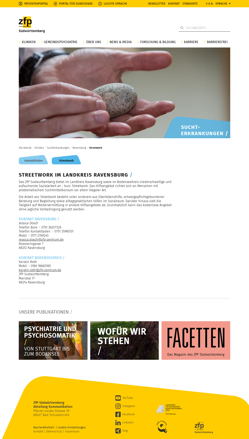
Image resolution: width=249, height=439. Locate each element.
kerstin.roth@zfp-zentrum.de (40, 270)
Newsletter (156, 3)
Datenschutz (54, 431)
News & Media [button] (121, 42)
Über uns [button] (93, 42)
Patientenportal (36, 3)
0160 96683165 (41, 266)
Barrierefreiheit (44, 427)
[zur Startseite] (32, 24)
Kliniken (39, 147)
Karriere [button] (191, 42)
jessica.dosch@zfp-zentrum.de (41, 240)
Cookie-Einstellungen (72, 427)
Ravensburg (79, 147)
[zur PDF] (53, 340)
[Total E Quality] (162, 427)
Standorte (190, 3)
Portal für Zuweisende (76, 3)
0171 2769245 (40, 236)
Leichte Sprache (115, 3)
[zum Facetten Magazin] (196, 340)
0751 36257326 (51, 227)
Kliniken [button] (29, 42)
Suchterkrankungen (58, 147)
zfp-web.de (25, 147)
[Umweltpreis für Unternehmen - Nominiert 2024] (169, 409)
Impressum (72, 431)
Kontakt (174, 3)
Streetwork (95, 147)
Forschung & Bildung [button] (158, 42)
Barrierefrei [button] (217, 42)
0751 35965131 (64, 231)
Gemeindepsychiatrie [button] (60, 42)
